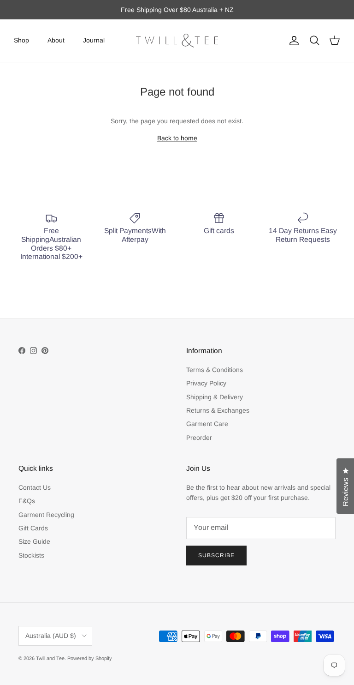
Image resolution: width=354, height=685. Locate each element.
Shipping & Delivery (214, 397)
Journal (94, 40)
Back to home (177, 138)
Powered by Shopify (89, 658)
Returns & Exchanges (217, 410)
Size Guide (34, 541)
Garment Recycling (46, 514)
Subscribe (216, 555)
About (56, 40)
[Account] (292, 40)
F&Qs (26, 501)
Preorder (199, 437)
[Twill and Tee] (177, 41)
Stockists (31, 555)
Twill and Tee (50, 658)
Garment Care (207, 423)
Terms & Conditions (214, 369)
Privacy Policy (206, 383)
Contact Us (34, 487)
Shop (21, 40)
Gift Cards (33, 528)
